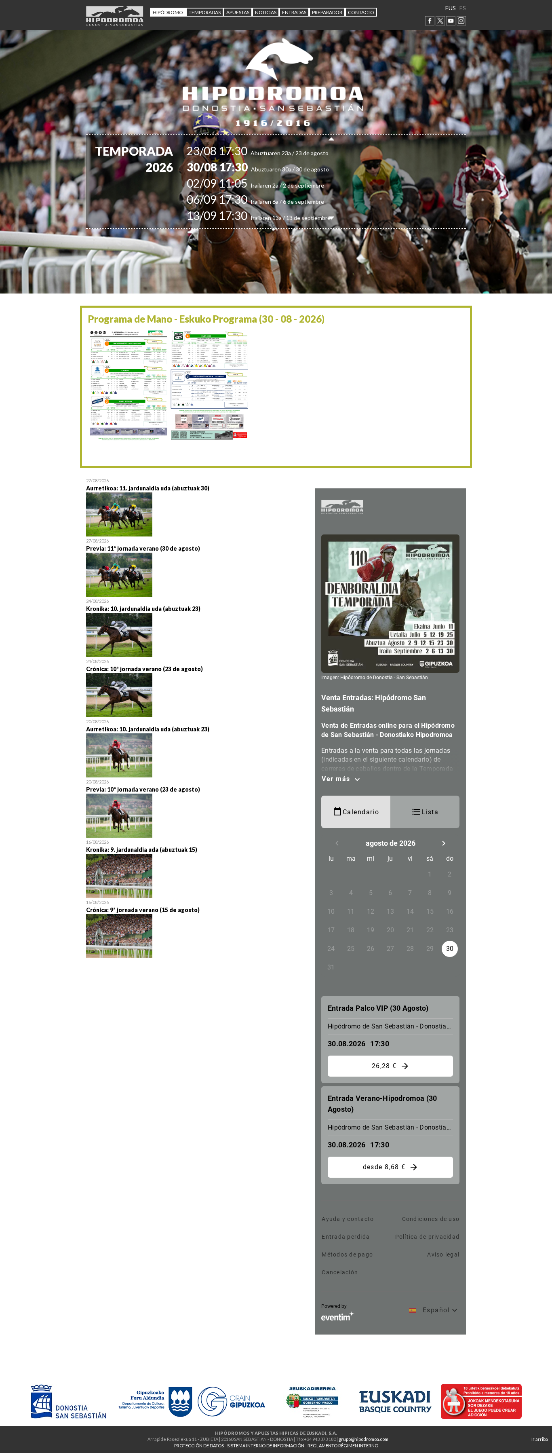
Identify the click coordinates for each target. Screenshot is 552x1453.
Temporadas (205, 12)
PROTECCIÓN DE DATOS (199, 1445)
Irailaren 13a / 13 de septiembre (273, 217)
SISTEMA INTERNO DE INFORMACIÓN (265, 1445)
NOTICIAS (265, 12)
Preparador (327, 12)
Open (194, 506)
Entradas (294, 12)
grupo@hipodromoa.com (363, 1439)
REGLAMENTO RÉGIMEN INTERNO (343, 1445)
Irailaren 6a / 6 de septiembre (269, 201)
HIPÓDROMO (168, 12)
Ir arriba (539, 1439)
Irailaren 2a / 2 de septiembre (269, 185)
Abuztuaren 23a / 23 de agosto (272, 153)
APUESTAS (237, 12)
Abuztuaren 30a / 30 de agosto (272, 169)
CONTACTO (361, 12)
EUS (450, 7)
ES (462, 7)
